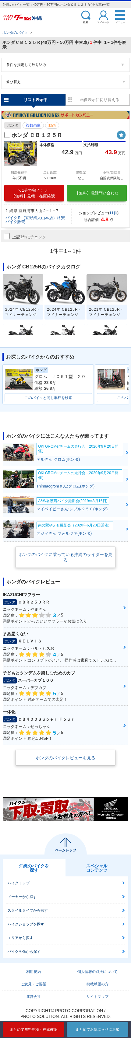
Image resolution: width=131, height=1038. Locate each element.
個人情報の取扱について (97, 972)
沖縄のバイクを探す (34, 867)
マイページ (103, 22)
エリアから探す (20, 938)
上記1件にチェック (29, 237)
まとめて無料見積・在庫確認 (33, 1029)
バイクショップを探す (26, 924)
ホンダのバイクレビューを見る (65, 757)
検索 (85, 22)
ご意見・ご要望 (33, 984)
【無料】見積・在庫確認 (33, 193)
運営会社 (33, 996)
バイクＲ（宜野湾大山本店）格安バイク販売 (35, 220)
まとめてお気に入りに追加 (97, 1029)
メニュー (120, 22)
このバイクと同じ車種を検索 (48, 398)
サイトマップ (97, 996)
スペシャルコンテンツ (97, 867)
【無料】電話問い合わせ (97, 193)
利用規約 (33, 972)
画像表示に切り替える (99, 99)
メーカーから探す (22, 897)
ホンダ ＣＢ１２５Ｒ (37, 135)
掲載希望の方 (97, 984)
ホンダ (12, 125)
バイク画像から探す (24, 951)
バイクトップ (19, 883)
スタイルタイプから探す (28, 910)
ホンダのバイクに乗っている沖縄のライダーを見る (65, 557)
